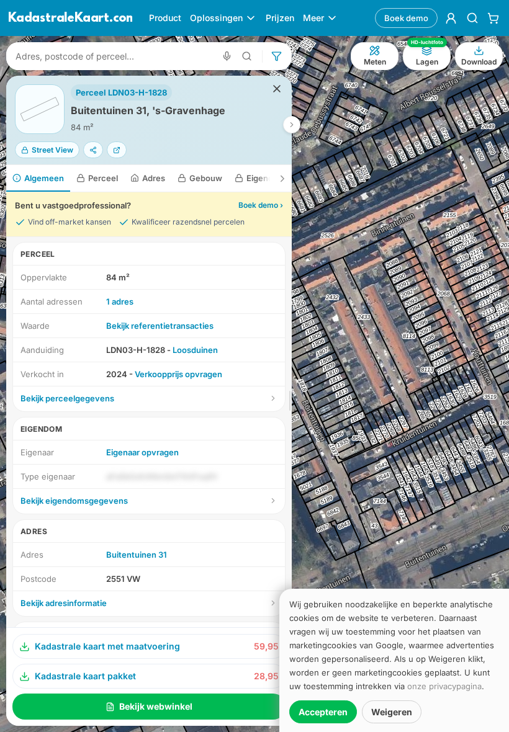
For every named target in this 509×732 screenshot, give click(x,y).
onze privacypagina (444, 686)
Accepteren (323, 712)
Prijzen (280, 17)
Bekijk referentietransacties (160, 326)
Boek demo (406, 18)
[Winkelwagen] (493, 18)
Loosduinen (195, 350)
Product (165, 17)
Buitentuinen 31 (136, 555)
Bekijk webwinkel (155, 706)
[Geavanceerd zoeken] (247, 56)
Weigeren (391, 712)
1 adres (119, 301)
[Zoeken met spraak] (227, 56)
